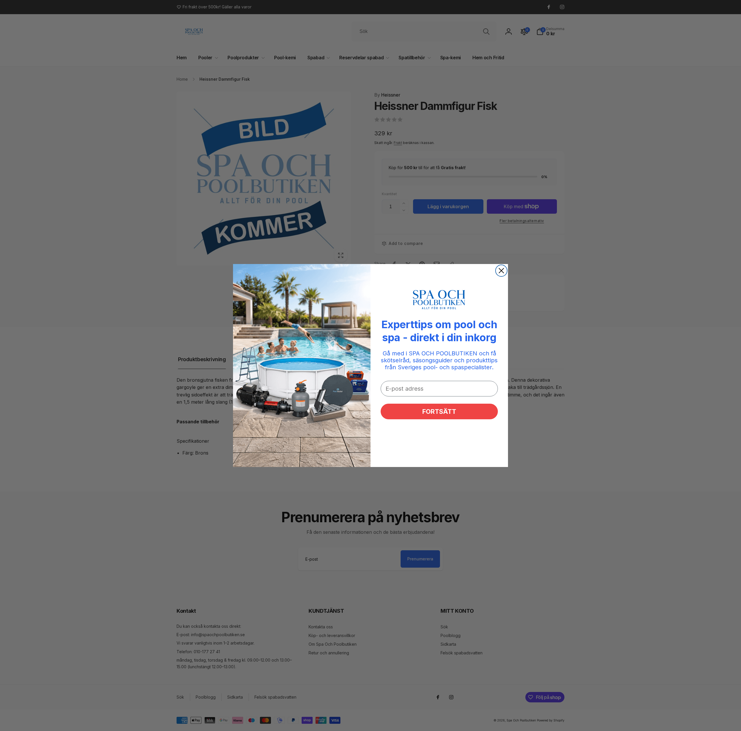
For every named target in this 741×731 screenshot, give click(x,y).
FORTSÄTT (439, 411)
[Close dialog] (501, 270)
